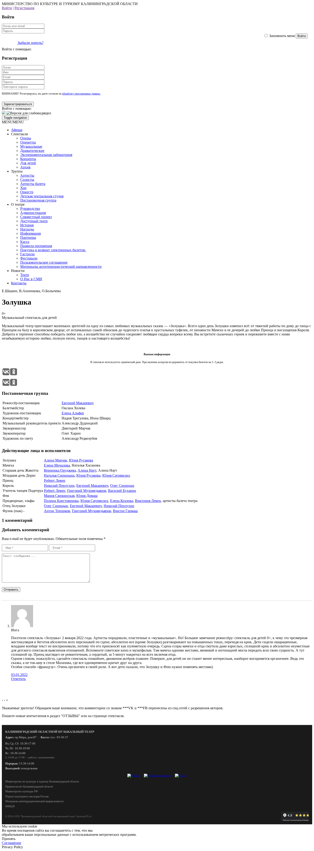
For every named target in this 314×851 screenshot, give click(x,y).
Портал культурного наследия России (27, 796)
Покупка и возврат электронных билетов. (53, 250)
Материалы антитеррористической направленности (61, 266)
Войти (7, 8)
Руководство (30, 209)
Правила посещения (36, 246)
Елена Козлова (121, 501)
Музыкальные (31, 146)
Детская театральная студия (41, 196)
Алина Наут (87, 470)
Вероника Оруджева (60, 470)
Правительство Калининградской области (29, 786)
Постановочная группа (38, 200)
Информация (30, 233)
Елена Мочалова (57, 465)
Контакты (18, 283)
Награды (27, 229)
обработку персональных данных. (81, 93)
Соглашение (11, 843)
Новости (18, 271)
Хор (23, 188)
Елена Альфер (73, 413)
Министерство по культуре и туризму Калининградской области (42, 781)
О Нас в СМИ (31, 279)
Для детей (28, 163)
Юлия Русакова (81, 460)
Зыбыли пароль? (30, 43)
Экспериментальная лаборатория (46, 155)
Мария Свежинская (59, 496)
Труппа (17, 171)
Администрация (33, 213)
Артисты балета (32, 184)
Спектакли (19, 134)
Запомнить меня (282, 36)
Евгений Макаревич (78, 403)
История (27, 225)
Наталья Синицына (59, 475)
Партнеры (28, 237)
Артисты (27, 175)
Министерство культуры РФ (21, 791)
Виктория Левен (148, 501)
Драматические (32, 151)
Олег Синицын (122, 486)
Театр (24, 275)
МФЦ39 (10, 806)
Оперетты (28, 142)
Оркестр (26, 192)
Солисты (27, 180)
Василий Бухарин (122, 491)
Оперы (25, 138)
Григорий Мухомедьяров (86, 491)
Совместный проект (36, 217)
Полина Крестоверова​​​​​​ (61, 501)
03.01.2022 (19, 675)
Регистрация (24, 8)
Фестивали (28, 258)
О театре (18, 204)
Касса (24, 242)
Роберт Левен (54, 480)
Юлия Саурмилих (116, 475)
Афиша (16, 130)
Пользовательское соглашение (44, 262)
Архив (25, 167)
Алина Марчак (55, 460)
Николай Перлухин (59, 486)
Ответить (18, 679)
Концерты (28, 159)
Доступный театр (34, 221)
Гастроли (27, 254)
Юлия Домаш (86, 496)
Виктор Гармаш (125, 511)
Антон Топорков (57, 511)
